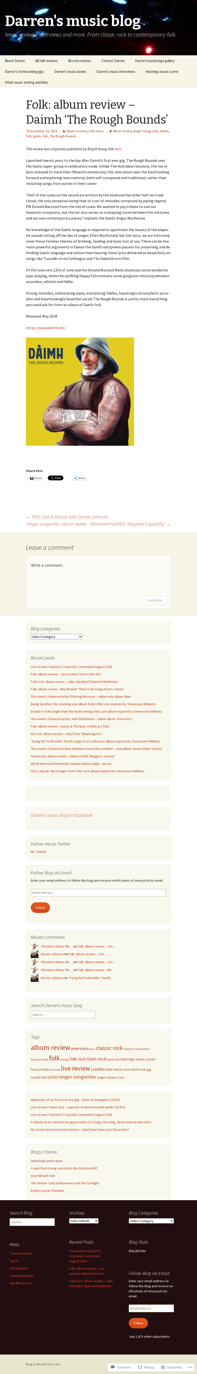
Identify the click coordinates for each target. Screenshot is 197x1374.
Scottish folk (39, 1077)
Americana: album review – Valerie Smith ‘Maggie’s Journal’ (73, 756)
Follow (40, 907)
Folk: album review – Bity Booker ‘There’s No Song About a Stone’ (77, 689)
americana (80, 1048)
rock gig (145, 1069)
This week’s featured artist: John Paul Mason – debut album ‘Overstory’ (82, 719)
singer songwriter (78, 1077)
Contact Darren (113, 60)
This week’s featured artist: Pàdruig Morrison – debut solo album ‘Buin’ (81, 696)
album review (122, 131)
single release (107, 1077)
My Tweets (38, 851)
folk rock (77, 1059)
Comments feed (21, 1276)
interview (54, 1069)
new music (113, 1069)
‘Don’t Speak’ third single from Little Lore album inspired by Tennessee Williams (88, 771)
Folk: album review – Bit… (96, 970)
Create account (21, 1253)
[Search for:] (188, 60)
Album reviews (76, 131)
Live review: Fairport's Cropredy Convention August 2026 (71, 1114)
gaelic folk (40, 136)
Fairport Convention (136, 1049)
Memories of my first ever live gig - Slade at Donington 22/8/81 (75, 1100)
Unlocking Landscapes (47, 1161)
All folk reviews (46, 60)
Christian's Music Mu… (57, 946)
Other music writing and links (26, 82)
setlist (52, 1077)
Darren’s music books (70, 71)
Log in (14, 1261)
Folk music (96, 131)
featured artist (39, 1059)
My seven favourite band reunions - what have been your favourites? (80, 1129)
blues (92, 1049)
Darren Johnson (52, 954)
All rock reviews (79, 60)
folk (28, 136)
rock (135, 1069)
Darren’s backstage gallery (155, 60)
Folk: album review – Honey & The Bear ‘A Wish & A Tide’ (70, 726)
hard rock (113, 1059)
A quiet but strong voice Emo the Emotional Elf (64, 1168)
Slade (120, 1077)
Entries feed (18, 1268)
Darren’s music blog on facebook (61, 815)
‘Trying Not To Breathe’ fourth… (91, 978)
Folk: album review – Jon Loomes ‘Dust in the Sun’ (66, 674)
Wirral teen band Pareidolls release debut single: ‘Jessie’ (71, 763)
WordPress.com (21, 1283)
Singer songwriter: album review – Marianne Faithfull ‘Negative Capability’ (98, 524)
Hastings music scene (162, 71)
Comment (154, 600)
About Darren (15, 60)
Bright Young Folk (145, 131)
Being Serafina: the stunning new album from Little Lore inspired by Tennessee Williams (93, 704)
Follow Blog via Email (51, 873)
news (126, 1069)
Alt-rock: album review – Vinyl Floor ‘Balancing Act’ (66, 734)
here (118, 148)
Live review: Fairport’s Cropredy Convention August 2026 (71, 667)
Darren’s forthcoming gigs (24, 71)
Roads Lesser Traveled (47, 1190)
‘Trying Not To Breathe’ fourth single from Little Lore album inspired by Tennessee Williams (95, 741)
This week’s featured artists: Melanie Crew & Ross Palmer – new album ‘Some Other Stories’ (97, 749)
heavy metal (40, 1069)
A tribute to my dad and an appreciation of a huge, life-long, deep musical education (91, 1122)
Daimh (164, 131)
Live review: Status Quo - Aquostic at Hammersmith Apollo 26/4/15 (78, 1107)
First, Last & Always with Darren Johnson (67, 517)
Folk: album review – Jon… (97, 946)
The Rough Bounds (63, 136)
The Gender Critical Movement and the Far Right (65, 1183)
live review (75, 1068)
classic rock (109, 1047)
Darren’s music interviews (116, 71)
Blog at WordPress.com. (43, 1364)
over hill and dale (43, 1175)
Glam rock (96, 1059)
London (98, 1069)
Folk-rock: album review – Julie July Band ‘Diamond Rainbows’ (74, 681)
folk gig (65, 1059)
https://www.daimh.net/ (46, 327)
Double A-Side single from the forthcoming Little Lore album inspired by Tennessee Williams (96, 711)
